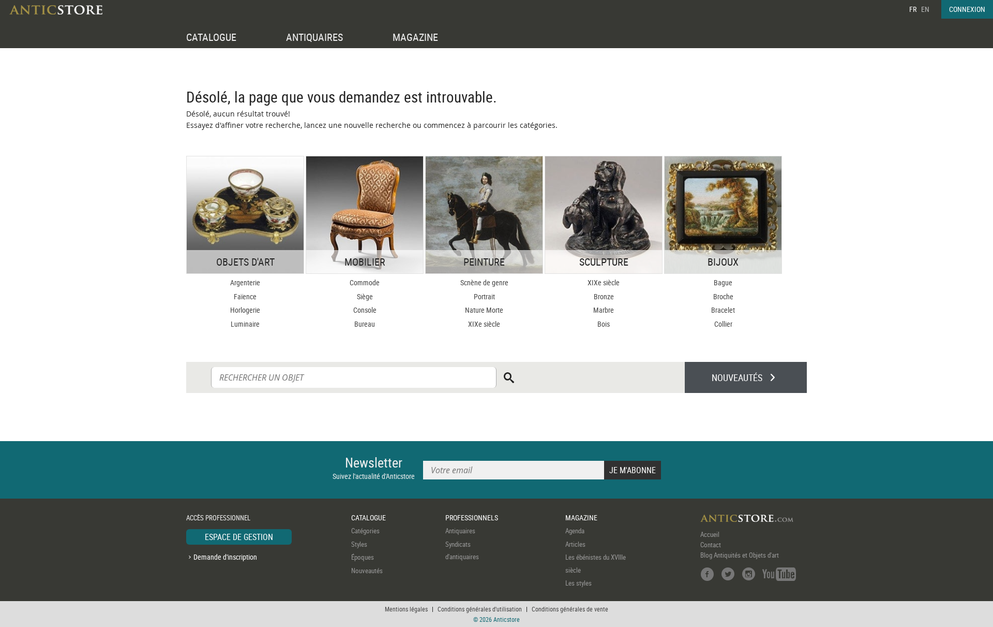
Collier (723, 324)
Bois (603, 324)
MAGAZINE (415, 37)
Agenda (574, 530)
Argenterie (245, 282)
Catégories (365, 530)
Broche (723, 296)
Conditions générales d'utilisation (480, 609)
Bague (723, 282)
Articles (575, 544)
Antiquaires (460, 530)
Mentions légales (406, 609)
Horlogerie (245, 310)
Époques (362, 557)
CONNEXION (967, 9)
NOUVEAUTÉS (737, 377)
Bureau (364, 324)
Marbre (603, 310)
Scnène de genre (484, 282)
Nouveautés (367, 570)
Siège (365, 296)
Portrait (484, 296)
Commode (365, 282)
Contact (710, 544)
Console (365, 310)
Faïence (245, 296)
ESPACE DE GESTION (239, 537)
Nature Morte (484, 310)
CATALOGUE (211, 37)
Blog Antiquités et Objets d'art (739, 555)
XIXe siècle (484, 324)
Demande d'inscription (225, 557)
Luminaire (245, 324)
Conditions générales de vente (570, 609)
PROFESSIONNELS (471, 517)
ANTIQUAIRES (314, 37)
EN (925, 9)
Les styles (578, 583)
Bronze (604, 296)
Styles (359, 544)
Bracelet (723, 310)
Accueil (709, 534)
